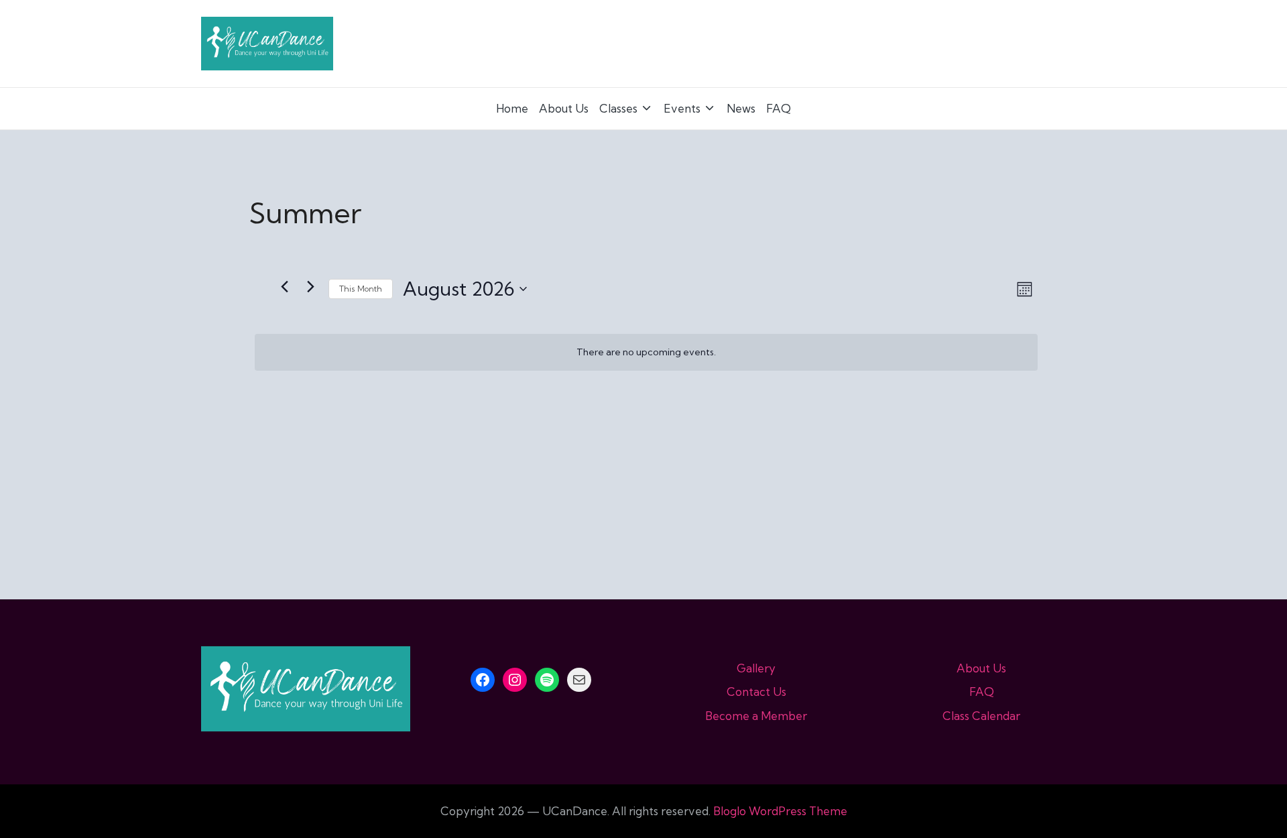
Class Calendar (981, 716)
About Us (981, 668)
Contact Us (756, 691)
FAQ (981, 691)
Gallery (756, 668)
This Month (360, 289)
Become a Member (756, 716)
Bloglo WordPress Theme (780, 811)
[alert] (646, 352)
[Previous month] (284, 287)
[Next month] (310, 287)
